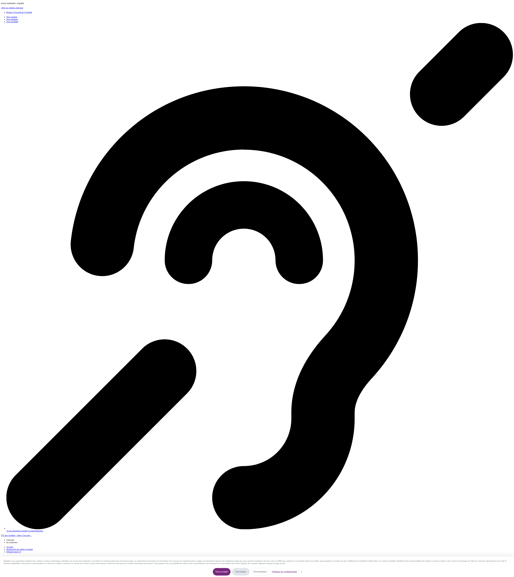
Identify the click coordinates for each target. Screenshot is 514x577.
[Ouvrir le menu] (31, 536)
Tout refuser (240, 572)
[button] (10, 540)
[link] (19, 12)
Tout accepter (221, 572)
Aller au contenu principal (12, 8)
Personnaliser (260, 572)
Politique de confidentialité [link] (284, 572)
